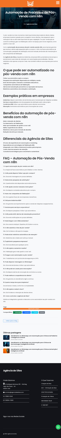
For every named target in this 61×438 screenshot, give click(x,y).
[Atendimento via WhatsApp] (58, 426)
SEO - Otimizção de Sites (49, 388)
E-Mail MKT (44, 405)
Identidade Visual (46, 401)
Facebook (27, 312)
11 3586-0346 (8, 396)
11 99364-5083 (8, 400)
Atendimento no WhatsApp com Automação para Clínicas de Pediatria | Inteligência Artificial (34, 336)
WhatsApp (18, 312)
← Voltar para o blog (10, 321)
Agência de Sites (12, 370)
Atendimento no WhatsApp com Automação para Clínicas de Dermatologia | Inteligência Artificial (31, 343)
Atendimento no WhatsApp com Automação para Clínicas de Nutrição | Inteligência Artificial (34, 350)
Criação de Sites (46, 384)
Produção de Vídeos (47, 396)
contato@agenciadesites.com (14, 392)
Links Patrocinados (47, 392)
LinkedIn (42, 312)
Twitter (35, 312)
